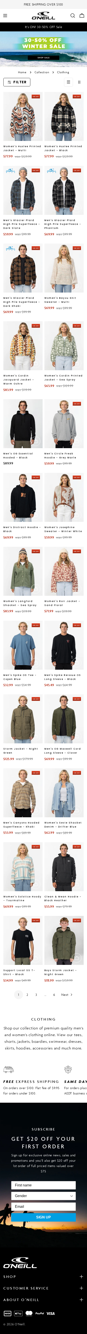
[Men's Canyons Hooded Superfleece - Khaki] (23, 792)
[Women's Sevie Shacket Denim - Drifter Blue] (64, 792)
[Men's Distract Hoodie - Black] (23, 497)
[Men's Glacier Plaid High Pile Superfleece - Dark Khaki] (23, 268)
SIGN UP (43, 1217)
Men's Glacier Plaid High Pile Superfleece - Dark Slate (21, 224)
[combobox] (21, 1196)
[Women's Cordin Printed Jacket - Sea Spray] (64, 345)
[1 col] (68, 82)
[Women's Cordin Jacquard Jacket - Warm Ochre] (23, 345)
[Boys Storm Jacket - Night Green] (64, 940)
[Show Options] (50, 1196)
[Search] (72, 15)
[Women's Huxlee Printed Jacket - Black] (64, 116)
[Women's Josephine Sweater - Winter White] (64, 497)
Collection (42, 72)
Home (22, 72)
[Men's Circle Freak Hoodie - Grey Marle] (64, 423)
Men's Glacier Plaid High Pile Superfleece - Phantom (62, 224)
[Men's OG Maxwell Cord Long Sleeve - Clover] (64, 718)
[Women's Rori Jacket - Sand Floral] (64, 571)
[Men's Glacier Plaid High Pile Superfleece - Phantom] (64, 190)
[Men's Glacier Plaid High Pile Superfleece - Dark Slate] (23, 190)
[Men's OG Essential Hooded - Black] (23, 423)
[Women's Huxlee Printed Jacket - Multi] (23, 116)
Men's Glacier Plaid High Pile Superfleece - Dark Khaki (21, 302)
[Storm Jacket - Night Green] (23, 718)
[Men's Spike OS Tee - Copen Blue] (23, 645)
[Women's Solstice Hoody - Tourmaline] (23, 866)
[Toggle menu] (5, 15)
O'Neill (20, 1324)
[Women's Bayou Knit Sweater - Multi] (64, 268)
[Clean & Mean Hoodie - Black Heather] (64, 866)
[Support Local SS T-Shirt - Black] (23, 940)
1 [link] (18, 994)
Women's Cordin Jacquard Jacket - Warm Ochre (18, 379)
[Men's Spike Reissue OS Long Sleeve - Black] (64, 645)
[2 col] (79, 82)
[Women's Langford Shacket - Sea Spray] (23, 571)
